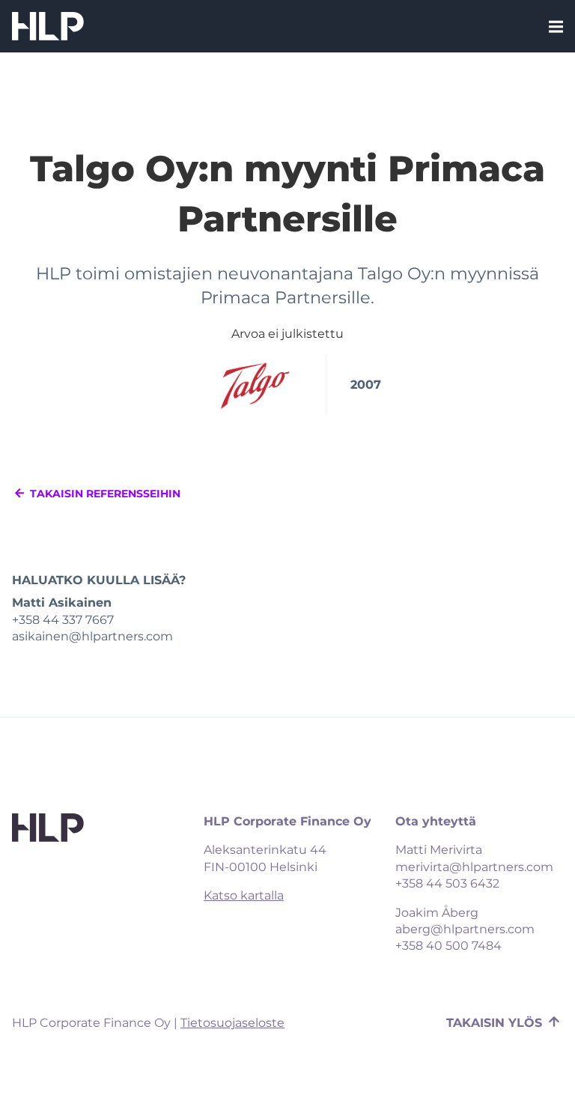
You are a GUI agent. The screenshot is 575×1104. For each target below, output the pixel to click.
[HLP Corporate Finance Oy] (48, 26)
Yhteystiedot (287, 90)
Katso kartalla (244, 896)
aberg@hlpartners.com (465, 929)
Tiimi (288, 28)
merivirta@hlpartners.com (474, 867)
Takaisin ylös (496, 1023)
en (308, 144)
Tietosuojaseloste (232, 1023)
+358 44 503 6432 (447, 884)
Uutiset (287, 59)
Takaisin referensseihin (103, 493)
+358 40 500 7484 (448, 946)
